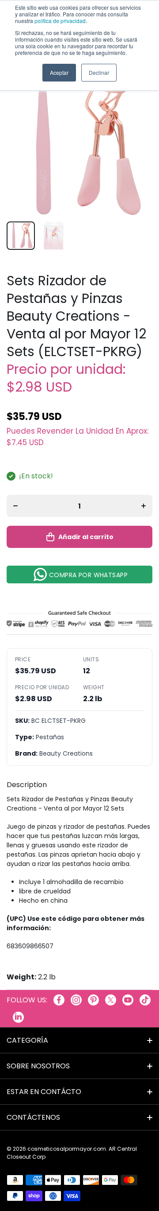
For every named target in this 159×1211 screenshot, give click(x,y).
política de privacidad (60, 20)
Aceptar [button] (59, 72)
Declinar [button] (99, 72)
